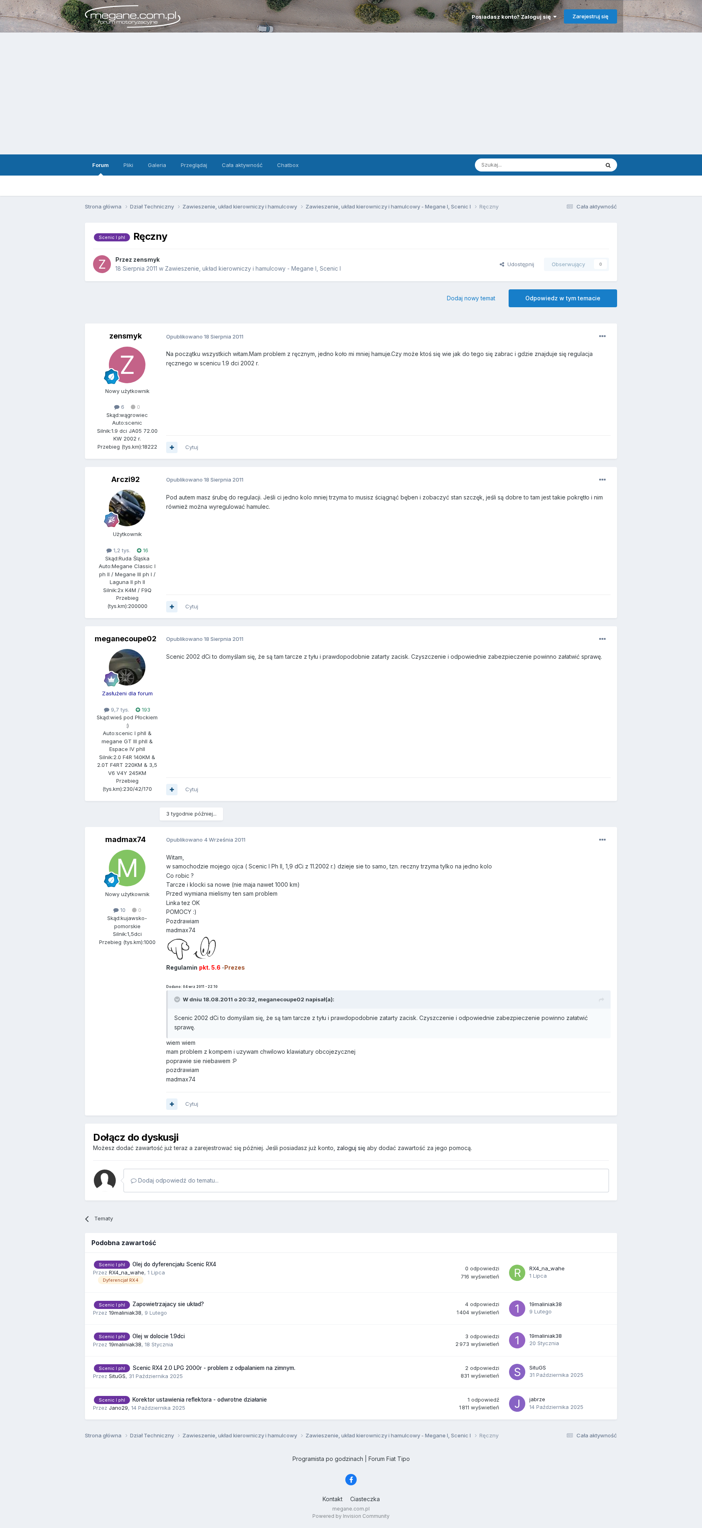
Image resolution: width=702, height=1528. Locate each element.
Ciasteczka (365, 1498)
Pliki (128, 165)
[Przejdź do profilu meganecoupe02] (127, 667)
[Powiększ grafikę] (191, 948)
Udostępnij (519, 264)
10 (122, 910)
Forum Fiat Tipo (389, 1458)
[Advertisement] (351, 93)
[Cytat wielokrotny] (172, 447)
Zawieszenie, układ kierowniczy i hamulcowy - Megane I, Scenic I (253, 268)
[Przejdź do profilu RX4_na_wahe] (517, 1273)
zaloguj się (351, 1147)
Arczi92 (125, 479)
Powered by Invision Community (351, 1516)
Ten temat (576, 165)
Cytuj (191, 447)
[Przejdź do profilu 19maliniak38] (517, 1308)
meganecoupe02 (125, 638)
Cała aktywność (242, 165)
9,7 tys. (119, 709)
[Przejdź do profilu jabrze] (517, 1404)
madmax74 (125, 839)
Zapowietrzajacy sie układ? (168, 1304)
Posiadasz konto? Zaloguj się (512, 16)
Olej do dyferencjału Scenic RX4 (174, 1264)
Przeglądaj (194, 165)
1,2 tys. (121, 550)
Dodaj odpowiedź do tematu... (177, 1180)
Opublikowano (204, 336)
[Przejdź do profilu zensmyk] (102, 264)
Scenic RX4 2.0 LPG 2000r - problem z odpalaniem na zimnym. (213, 1368)
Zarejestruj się (590, 16)
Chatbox (288, 165)
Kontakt (332, 1498)
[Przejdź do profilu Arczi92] (127, 508)
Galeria (157, 165)
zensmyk (125, 336)
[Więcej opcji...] (602, 336)
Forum (100, 165)
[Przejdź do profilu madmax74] (127, 868)
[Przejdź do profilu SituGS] (517, 1372)
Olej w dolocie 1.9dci (158, 1336)
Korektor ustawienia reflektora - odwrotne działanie (199, 1399)
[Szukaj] (608, 164)
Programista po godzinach (327, 1458)
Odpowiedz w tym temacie (562, 298)
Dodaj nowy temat (471, 298)
